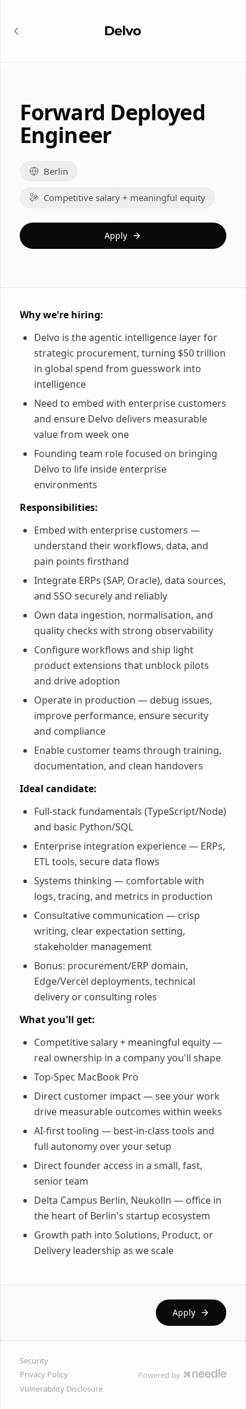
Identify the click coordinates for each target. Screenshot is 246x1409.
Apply (115, 235)
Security (34, 1360)
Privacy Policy (44, 1374)
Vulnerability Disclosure (61, 1388)
